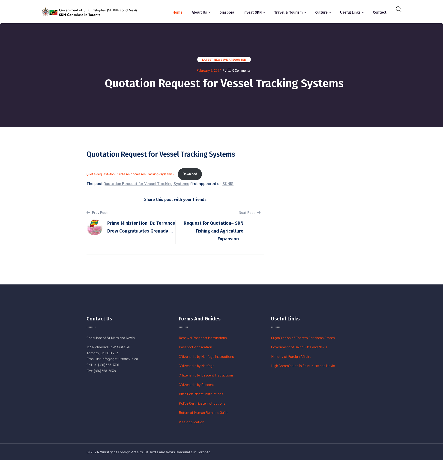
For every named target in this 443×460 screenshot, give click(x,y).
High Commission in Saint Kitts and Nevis (303, 365)
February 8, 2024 (209, 70)
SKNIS (227, 183)
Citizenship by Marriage (196, 365)
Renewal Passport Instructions (203, 337)
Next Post (247, 212)
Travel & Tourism (288, 12)
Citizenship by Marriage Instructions (206, 356)
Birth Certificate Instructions (201, 393)
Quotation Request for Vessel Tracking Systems (146, 183)
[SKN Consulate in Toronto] (90, 11)
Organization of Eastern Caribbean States (303, 337)
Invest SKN (252, 12)
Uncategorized (234, 59)
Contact (379, 12)
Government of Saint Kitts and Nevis (299, 347)
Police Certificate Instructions (202, 403)
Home (178, 12)
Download (190, 174)
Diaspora (226, 12)
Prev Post (99, 212)
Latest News (212, 59)
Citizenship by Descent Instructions (206, 375)
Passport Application (195, 347)
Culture (321, 12)
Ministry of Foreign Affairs (291, 356)
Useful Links (350, 12)
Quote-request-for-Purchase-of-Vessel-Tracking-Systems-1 (131, 174)
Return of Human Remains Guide (203, 412)
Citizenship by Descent (196, 384)
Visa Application (191, 422)
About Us (199, 12)
